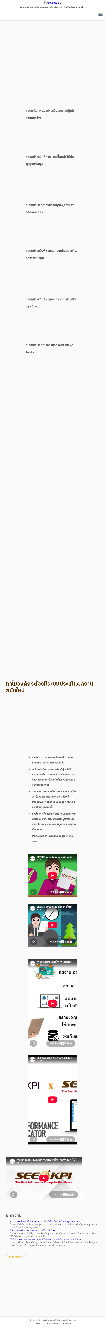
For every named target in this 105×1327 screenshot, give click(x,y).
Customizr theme (65, 1323)
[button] (52, 61)
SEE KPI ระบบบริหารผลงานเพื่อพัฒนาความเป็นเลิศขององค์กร (56, 1320)
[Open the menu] (100, 15)
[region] (52, 42)
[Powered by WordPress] (44, 1323)
